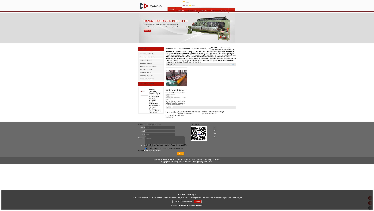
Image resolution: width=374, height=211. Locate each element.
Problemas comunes (183, 160)
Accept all (197, 201)
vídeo (213, 10)
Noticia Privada (196, 160)
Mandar (181, 154)
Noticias (164, 160)
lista (231, 64)
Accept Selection (187, 201)
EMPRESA (181, 10)
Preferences (192, 205)
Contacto (171, 160)
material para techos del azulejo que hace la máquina (213, 112)
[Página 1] (168, 107)
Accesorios (150, 147)
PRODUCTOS (192, 10)
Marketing (200, 205)
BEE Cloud (208, 162)
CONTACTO (223, 10)
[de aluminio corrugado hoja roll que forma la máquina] (176, 78)
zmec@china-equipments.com (154, 104)
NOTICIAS (204, 10)
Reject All (176, 201)
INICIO (171, 9)
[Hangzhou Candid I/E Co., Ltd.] (151, 5)
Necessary (175, 205)
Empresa (157, 160)
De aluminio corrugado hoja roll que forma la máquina (189, 112)
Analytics (183, 205)
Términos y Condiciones (152, 150)
